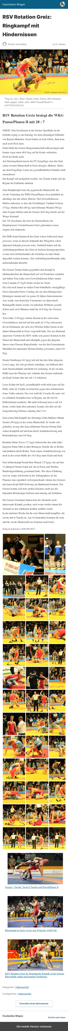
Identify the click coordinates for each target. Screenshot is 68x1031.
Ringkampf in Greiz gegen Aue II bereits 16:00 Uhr (31, 930)
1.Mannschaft (22, 987)
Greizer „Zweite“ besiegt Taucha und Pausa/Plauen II (31, 887)
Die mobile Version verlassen (34, 1026)
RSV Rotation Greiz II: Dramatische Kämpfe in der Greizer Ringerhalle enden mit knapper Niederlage (34, 975)
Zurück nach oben (56, 1017)
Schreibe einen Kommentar (34, 1003)
